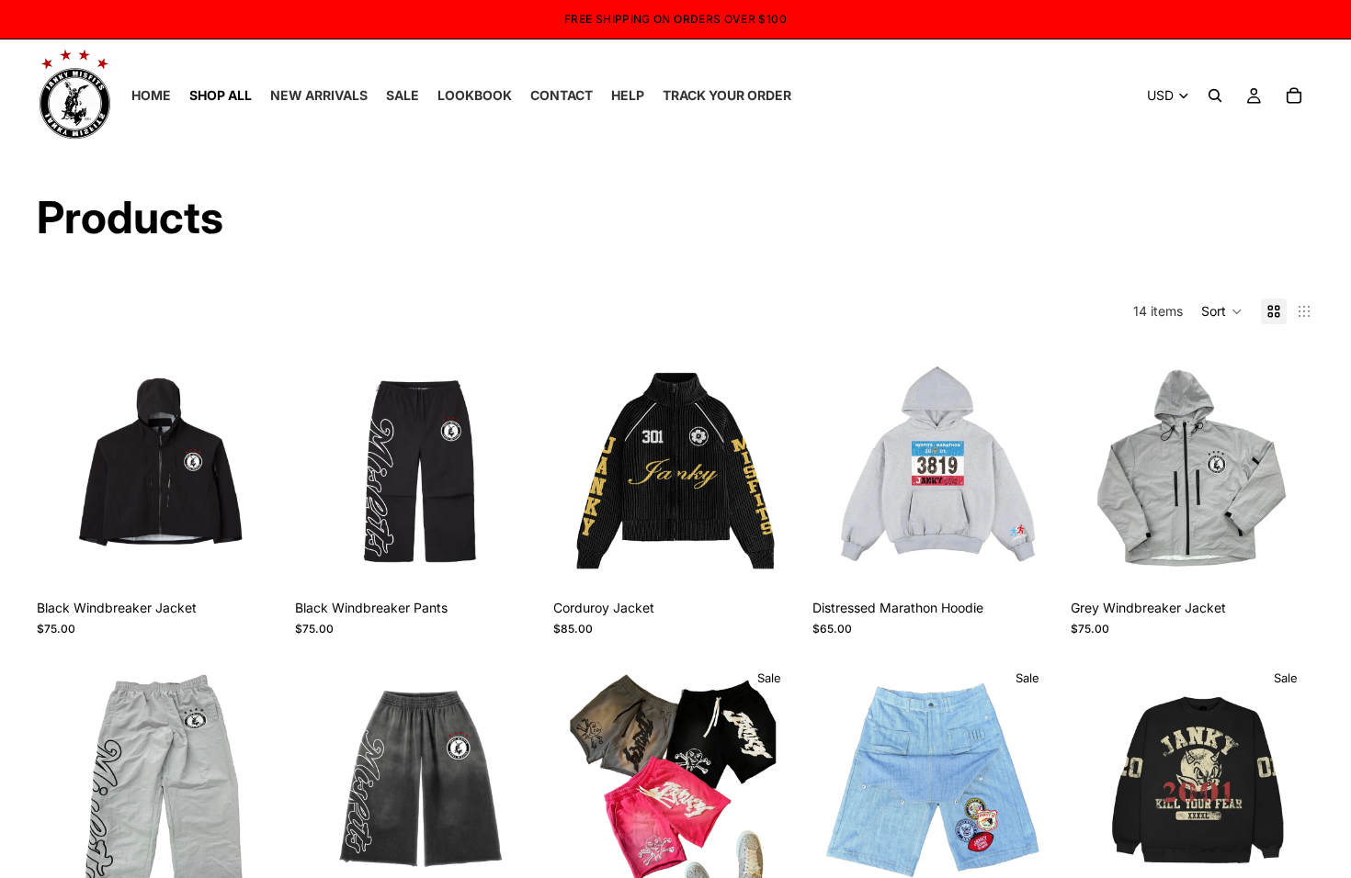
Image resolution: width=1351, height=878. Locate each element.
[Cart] (1294, 95)
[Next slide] (1028, 468)
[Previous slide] (840, 468)
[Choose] (251, 563)
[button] (1222, 311)
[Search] (1215, 95)
